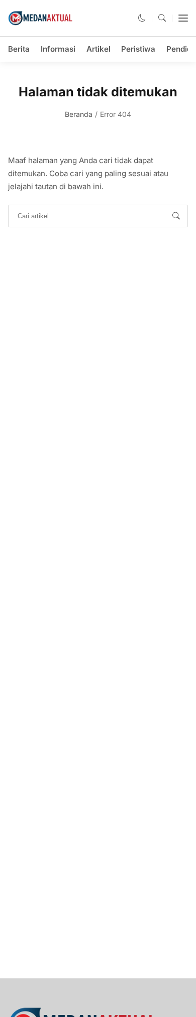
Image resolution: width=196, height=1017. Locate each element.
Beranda (78, 114)
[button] (142, 18)
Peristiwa (138, 49)
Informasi (58, 49)
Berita (19, 49)
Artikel (98, 49)
